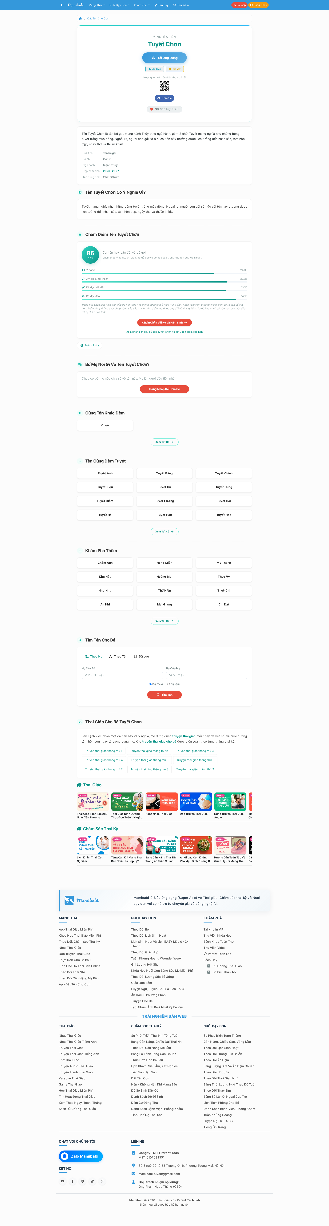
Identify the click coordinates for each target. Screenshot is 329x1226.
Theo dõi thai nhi (72, 972)
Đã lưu (143, 656)
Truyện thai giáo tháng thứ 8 (149, 769)
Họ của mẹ (173, 668)
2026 (106, 171)
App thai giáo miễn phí (76, 929)
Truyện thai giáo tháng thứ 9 (195, 769)
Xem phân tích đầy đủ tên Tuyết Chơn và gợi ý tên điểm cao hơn (164, 331)
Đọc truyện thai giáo (74, 954)
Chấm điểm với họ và (162, 322)
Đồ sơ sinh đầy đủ (145, 1090)
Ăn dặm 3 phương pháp (148, 995)
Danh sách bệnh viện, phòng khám (157, 1109)
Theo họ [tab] (95, 656)
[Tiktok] (92, 1181)
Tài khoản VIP (214, 929)
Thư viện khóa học (218, 935)
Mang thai (96, 5)
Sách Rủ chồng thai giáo (77, 1109)
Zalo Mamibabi (84, 1156)
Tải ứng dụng (167, 58)
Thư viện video (215, 948)
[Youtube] (62, 1181)
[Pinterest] (102, 1181)
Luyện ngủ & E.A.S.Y (218, 1121)
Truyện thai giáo (71, 1048)
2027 (115, 171)
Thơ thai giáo (69, 1060)
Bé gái (175, 684)
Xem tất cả (162, 441)
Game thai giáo (70, 1084)
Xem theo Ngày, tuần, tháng (80, 1103)
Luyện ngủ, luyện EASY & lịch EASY (158, 989)
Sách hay (210, 960)
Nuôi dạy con (118, 5)
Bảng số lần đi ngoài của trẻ (225, 1096)
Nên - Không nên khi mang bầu (154, 1084)
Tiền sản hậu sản (144, 1072)
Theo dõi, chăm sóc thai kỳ (79, 941)
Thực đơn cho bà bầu (75, 960)
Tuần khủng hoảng (218, 1115)
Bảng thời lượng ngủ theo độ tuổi (229, 1084)
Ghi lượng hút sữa (145, 964)
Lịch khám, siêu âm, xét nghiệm (155, 1066)
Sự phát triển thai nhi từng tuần (155, 1035)
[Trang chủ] (80, 18)
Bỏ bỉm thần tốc (224, 972)
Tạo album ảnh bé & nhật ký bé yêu (157, 1007)
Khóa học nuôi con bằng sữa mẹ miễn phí (162, 970)
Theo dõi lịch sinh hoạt (148, 935)
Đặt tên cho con (98, 18)
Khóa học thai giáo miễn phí (80, 935)
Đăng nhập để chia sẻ (164, 389)
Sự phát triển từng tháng (222, 1035)
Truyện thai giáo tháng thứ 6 (195, 760)
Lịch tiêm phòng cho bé (221, 1103)
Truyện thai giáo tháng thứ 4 (104, 760)
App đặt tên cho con (74, 984)
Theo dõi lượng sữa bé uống (152, 977)
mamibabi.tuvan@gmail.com (159, 1174)
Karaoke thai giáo (72, 1078)
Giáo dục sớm (141, 983)
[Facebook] (72, 1181)
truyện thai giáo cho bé (159, 741)
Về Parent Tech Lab (217, 954)
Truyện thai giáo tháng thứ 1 (103, 751)
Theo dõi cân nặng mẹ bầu (79, 978)
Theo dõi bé (140, 929)
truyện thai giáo (184, 736)
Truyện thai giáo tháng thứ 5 (149, 760)
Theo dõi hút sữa (216, 1072)
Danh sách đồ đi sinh (147, 1096)
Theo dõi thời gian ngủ (221, 1078)
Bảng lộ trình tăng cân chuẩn (153, 1054)
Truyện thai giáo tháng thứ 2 (149, 751)
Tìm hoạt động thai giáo (77, 1096)
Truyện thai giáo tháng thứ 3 (195, 751)
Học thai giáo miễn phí (76, 1090)
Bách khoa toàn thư (219, 941)
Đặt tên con (140, 1078)
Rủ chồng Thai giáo (227, 966)
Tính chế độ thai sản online (79, 966)
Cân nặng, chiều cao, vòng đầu (227, 1042)
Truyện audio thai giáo (76, 1066)
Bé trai (157, 684)
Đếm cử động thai (145, 1103)
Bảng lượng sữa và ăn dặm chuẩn (229, 1066)
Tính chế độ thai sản (147, 1115)
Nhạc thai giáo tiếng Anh (78, 1042)
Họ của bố (88, 668)
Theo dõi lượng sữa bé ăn (223, 1054)
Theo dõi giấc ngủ (145, 952)
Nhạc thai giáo (70, 948)
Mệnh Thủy (91, 345)
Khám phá (140, 5)
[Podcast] (82, 1181)
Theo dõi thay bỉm (217, 1090)
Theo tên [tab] (120, 656)
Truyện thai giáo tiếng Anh (79, 1054)
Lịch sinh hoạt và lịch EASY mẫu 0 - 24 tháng (160, 944)
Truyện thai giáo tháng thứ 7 (104, 769)
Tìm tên (166, 695)
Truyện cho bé (142, 1001)
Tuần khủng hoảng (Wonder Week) (157, 958)
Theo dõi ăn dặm (216, 1060)
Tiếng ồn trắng (215, 1127)
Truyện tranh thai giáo (76, 1072)
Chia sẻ (166, 98)
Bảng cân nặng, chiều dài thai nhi (156, 1042)
